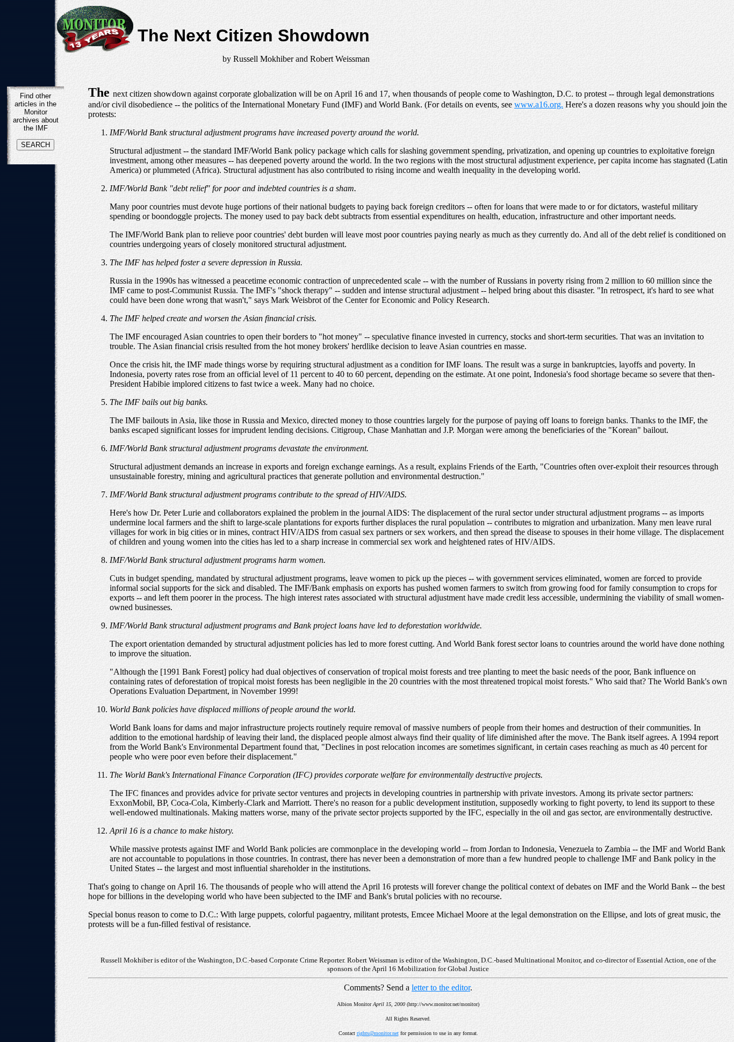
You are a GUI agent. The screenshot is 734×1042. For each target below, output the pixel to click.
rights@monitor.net (378, 1033)
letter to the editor (441, 987)
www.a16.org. (538, 104)
